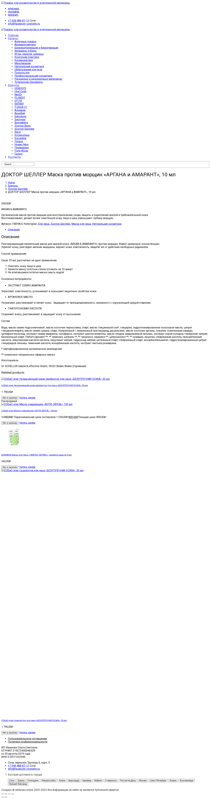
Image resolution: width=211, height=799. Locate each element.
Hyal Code (20, 91)
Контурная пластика (27, 57)
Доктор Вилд (23, 125)
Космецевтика (24, 60)
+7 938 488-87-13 (18, 20)
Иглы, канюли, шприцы (29, 54)
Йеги (18, 132)
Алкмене (20, 110)
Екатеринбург (187, 780)
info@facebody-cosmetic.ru (24, 23)
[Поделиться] (9, 793)
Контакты (14, 157)
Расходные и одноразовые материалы (38, 79)
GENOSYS (20, 88)
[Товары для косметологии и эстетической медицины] (35, 2)
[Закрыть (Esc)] (12, 793)
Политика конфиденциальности (27, 741)
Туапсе (20, 780)
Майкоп (98, 780)
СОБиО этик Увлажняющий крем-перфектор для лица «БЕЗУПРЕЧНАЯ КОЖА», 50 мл (44, 385)
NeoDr (18, 94)
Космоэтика (22, 135)
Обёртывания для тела (28, 69)
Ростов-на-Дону (128, 780)
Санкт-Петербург (158, 780)
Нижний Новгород (18, 784)
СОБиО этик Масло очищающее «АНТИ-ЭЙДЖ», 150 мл (29, 410)
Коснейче (20, 138)
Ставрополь (111, 780)
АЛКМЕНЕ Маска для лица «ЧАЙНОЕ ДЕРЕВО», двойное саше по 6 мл (36, 455)
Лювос (19, 141)
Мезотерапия (23, 63)
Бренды (13, 85)
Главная (13, 35)
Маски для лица (81, 223)
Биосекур (20, 116)
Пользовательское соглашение (27, 738)
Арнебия (20, 113)
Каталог (13, 38)
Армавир (86, 780)
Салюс (19, 153)
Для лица (43, 223)
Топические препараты (29, 82)
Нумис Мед (22, 144)
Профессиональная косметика (33, 75)
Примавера (22, 147)
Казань (173, 780)
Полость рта (22, 72)
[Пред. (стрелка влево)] (2, 797)
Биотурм (20, 119)
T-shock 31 (21, 107)
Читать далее (27, 397)
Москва (143, 780)
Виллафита (21, 122)
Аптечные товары (25, 41)
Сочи (11, 780)
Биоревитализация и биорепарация (36, 47)
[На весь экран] (6, 793)
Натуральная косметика (29, 66)
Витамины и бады (26, 50)
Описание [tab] (14, 229)
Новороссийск (49, 780)
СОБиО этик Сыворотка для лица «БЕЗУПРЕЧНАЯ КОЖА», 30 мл (34, 720)
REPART (19, 103)
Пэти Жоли (21, 150)
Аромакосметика (25, 44)
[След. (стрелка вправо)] (6, 797)
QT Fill (18, 100)
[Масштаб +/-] (2, 793)
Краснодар (73, 780)
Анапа (62, 780)
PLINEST (20, 97)
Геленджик (33, 780)
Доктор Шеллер (24, 128)
